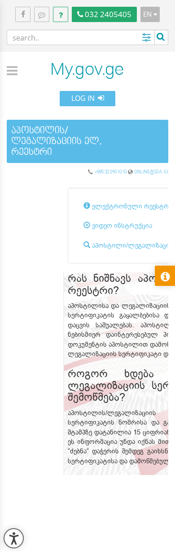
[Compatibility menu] (14, 538)
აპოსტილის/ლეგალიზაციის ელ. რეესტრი (56, 140)
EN (148, 14)
